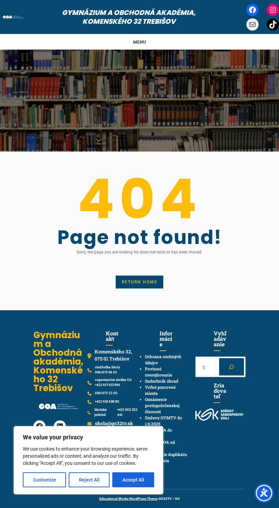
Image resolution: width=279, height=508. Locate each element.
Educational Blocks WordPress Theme (128, 499)
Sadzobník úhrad (161, 381)
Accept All (133, 480)
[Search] (231, 366)
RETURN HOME (140, 282)
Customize (44, 480)
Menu (139, 42)
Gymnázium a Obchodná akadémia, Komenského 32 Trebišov (129, 17)
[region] (88, 460)
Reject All (89, 480)
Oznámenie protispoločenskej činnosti (162, 405)
